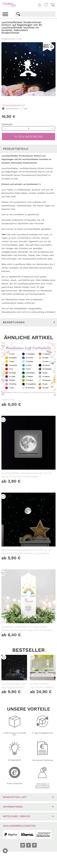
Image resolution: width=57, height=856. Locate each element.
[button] (50, 26)
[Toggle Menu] (5, 14)
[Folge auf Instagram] (22, 845)
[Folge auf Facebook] (28, 845)
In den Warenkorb (28, 136)
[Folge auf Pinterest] (34, 845)
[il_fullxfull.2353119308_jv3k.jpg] (28, 69)
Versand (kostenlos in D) (13, 105)
